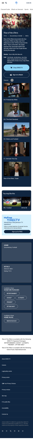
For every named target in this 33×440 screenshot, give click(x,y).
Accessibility (5, 408)
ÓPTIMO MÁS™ (11, 306)
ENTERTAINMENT (12, 293)
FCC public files (6, 402)
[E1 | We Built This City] (16, 149)
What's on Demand (17, 9)
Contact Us (5, 414)
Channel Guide (5, 9)
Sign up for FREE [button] (17, 232)
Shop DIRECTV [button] (18, 68)
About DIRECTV (6, 359)
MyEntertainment (11, 321)
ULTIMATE (21, 298)
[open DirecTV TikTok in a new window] (22, 431)
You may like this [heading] (9, 194)
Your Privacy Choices (10, 383)
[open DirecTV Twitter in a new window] (10, 431)
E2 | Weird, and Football (11, 139)
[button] (3, 3)
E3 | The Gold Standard (11, 119)
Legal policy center (7, 371)
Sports (26, 9)
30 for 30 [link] (24, 208)
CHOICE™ (9, 298)
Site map (4, 396)
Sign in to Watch (18, 75)
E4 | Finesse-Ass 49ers (10, 100)
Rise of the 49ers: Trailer (11, 178)
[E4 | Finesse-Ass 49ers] (16, 90)
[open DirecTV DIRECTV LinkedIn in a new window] (2, 431)
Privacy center (6, 377)
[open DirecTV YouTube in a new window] (18, 431)
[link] (12, 201)
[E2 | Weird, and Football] (16, 129)
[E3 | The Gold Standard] (16, 110)
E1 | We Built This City (10, 159)
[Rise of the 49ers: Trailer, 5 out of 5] (16, 169)
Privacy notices (6, 389)
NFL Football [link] (7, 208)
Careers (4, 365)
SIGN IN (28, 3)
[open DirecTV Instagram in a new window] (14, 431)
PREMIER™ (10, 302)
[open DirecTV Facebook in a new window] (6, 431)
